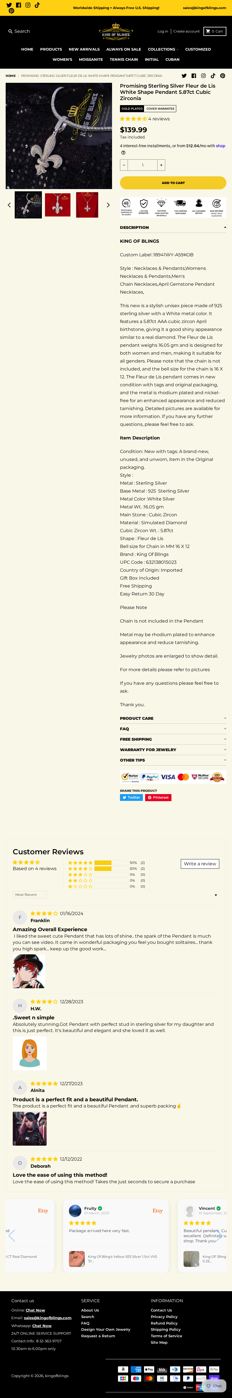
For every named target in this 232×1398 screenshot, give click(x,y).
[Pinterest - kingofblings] (11, 11)
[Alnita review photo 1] (30, 1129)
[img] (45, 913)
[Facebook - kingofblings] (18, 5)
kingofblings (56, 1375)
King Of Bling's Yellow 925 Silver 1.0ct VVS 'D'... (122, 1258)
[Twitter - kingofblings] (9, 5)
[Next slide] (108, 205)
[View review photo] (77, 1259)
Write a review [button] (200, 863)
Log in (163, 31)
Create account (186, 31)
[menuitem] (28, 204)
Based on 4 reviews (35, 868)
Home (11, 76)
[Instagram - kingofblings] (27, 5)
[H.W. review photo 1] (30, 1053)
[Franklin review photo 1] (29, 971)
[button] (134, 119)
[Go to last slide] (10, 205)
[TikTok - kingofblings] (37, 5)
